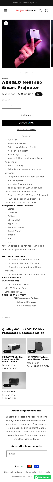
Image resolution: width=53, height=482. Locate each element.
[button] (5, 11)
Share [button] (7, 317)
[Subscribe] (44, 454)
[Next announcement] (48, 3)
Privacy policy (45, 472)
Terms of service (18, 476)
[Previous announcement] (5, 3)
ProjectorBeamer (16, 472)
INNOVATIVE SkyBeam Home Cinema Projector (38, 358)
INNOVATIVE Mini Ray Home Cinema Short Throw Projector (12, 359)
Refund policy (31, 472)
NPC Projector (9, 391)
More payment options (26, 129)
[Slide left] (21, 73)
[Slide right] (32, 73)
